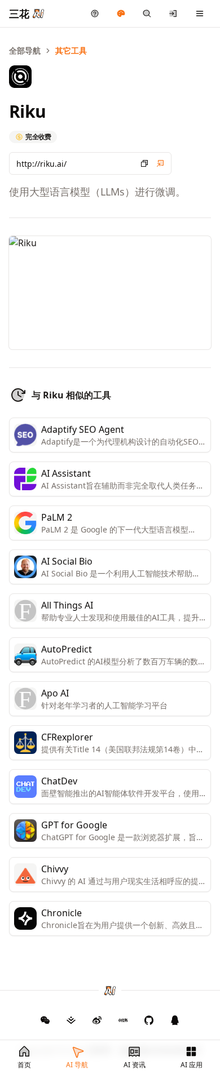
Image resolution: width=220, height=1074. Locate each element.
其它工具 (71, 50)
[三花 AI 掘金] (71, 1020)
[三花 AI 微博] (97, 1020)
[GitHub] (45, 1020)
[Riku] (160, 163)
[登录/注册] (173, 13)
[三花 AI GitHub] (149, 1020)
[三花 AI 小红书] (123, 1020)
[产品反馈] (95, 13)
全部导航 (25, 50)
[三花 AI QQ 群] (175, 1020)
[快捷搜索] (147, 13)
